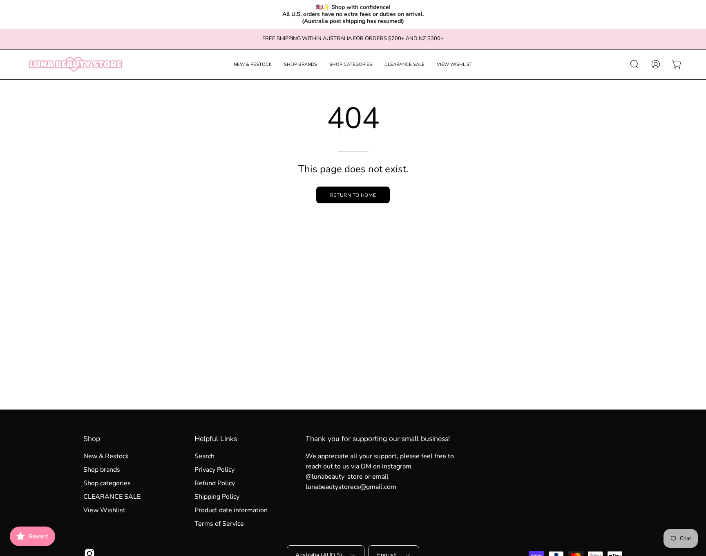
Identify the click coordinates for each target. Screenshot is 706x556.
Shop (91, 438)
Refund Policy (214, 483)
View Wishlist (104, 510)
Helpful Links (215, 438)
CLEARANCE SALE (112, 496)
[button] (253, 64)
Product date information (231, 510)
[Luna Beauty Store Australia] (76, 64)
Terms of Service (219, 523)
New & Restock (106, 456)
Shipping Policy (216, 496)
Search (204, 456)
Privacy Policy (214, 469)
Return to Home (353, 195)
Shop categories (107, 483)
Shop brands (101, 469)
